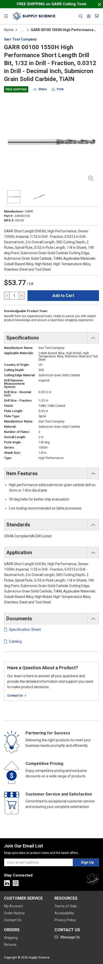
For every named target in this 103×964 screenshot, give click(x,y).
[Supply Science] (92, 880)
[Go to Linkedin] (7, 883)
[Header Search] (81, 16)
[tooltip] (22, 30)
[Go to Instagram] (15, 883)
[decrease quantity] (7, 295)
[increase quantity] (21, 295)
